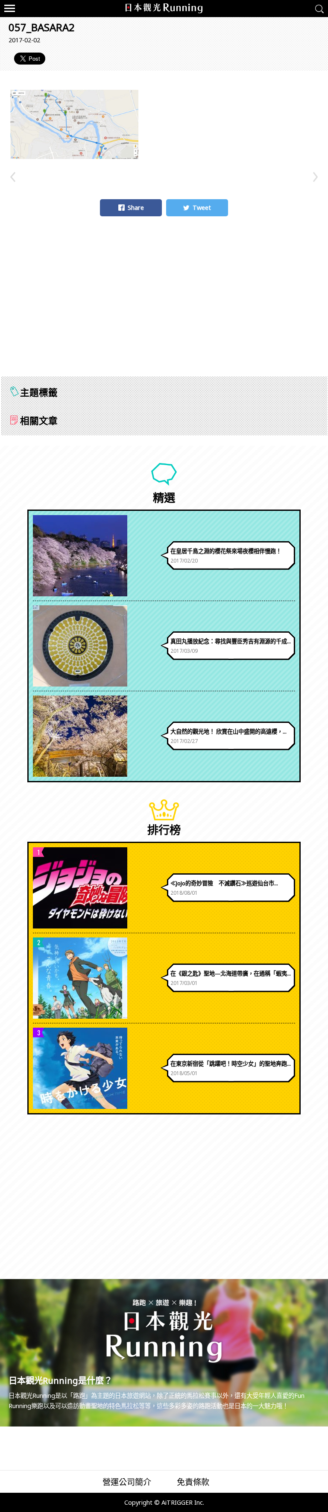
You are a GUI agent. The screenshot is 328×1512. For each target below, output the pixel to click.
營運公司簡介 (126, 1482)
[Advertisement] (164, 306)
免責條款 (193, 1482)
